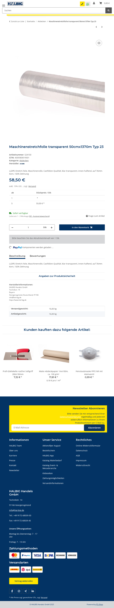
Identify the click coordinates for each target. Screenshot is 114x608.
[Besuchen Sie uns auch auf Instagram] (19, 591)
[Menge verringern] (12, 227)
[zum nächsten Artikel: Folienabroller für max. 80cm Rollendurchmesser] (102, 27)
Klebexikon (48, 473)
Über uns (13, 450)
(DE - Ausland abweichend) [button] (39, 216)
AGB (78, 455)
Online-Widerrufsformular (88, 445)
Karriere (13, 455)
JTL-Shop (99, 604)
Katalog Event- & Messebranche (50, 467)
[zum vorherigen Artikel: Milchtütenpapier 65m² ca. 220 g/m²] (96, 27)
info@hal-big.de (16, 510)
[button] (94, 3)
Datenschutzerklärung (70, 416)
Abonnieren (94, 427)
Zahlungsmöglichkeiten (53, 478)
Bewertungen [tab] (38, 256)
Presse (12, 460)
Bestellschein (49, 450)
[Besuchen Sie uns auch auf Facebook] (12, 591)
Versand (32, 186)
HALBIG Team (15, 445)
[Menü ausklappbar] (3, 4)
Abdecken (24, 160)
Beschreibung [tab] (17, 256)
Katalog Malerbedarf (52, 460)
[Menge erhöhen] (52, 227)
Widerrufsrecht (83, 465)
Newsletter (14, 470)
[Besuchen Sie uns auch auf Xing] (26, 591)
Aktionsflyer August (51, 445)
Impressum (81, 460)
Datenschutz (82, 450)
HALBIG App (48, 455)
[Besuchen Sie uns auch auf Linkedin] (32, 591)
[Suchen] (108, 10)
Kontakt (12, 465)
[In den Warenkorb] (11, 36)
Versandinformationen (53, 483)
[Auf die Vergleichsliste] (99, 43)
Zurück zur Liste (17, 21)
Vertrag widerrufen (24, 581)
